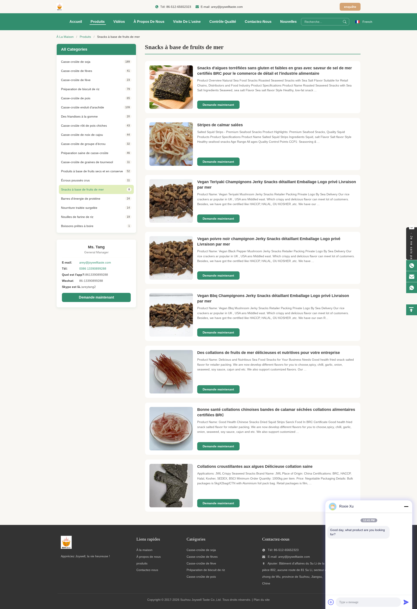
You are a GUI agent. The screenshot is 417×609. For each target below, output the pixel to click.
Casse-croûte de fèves (202, 556)
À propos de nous (149, 21)
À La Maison (65, 36)
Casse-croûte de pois (201, 576)
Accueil (76, 21)
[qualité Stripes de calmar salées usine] (171, 144)
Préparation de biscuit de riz (206, 570)
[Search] (344, 21)
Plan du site (262, 599)
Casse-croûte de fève (201, 563)
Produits (98, 21)
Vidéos (119, 21)
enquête (350, 6)
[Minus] (406, 506)
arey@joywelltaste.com (227, 6)
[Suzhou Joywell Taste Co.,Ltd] (59, 6)
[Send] (406, 602)
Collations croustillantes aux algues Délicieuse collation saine (255, 466)
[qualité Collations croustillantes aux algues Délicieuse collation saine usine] (171, 485)
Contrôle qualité (222, 21)
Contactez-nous (258, 21)
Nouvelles (288, 21)
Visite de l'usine (187, 21)
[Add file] (331, 602)
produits (141, 563)
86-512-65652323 (178, 6)
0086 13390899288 (92, 268)
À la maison (144, 550)
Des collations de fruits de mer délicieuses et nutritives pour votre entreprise (268, 352)
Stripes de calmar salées (220, 125)
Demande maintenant (96, 297)
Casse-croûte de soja (201, 550)
